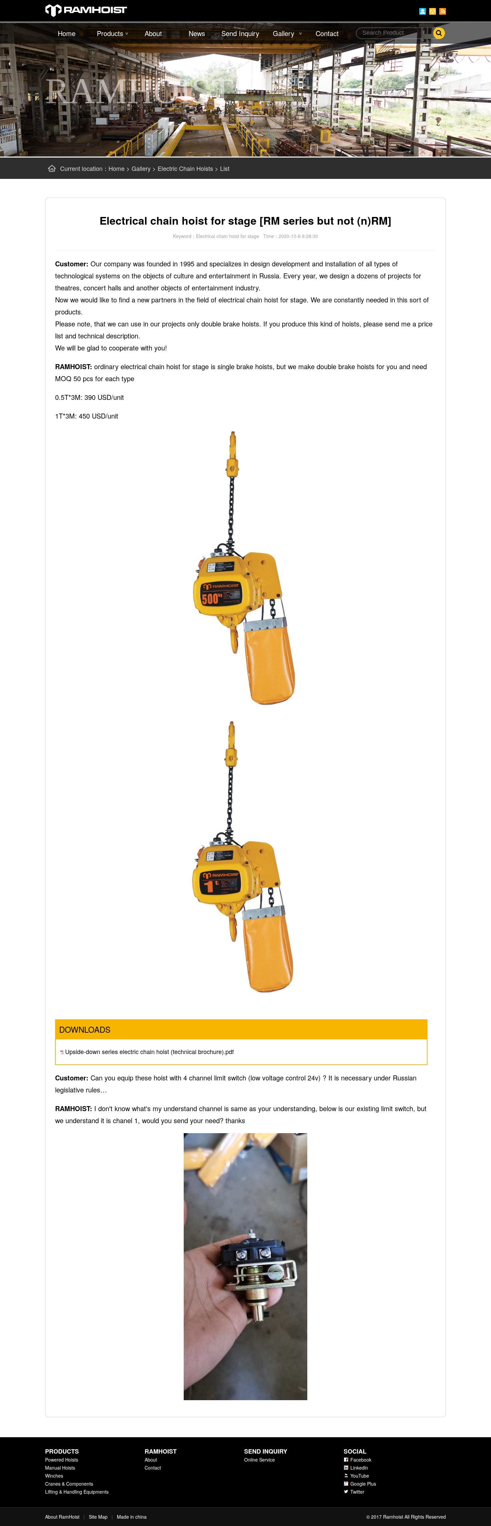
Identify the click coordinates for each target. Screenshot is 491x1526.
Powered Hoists (61, 1459)
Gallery (283, 33)
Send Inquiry (240, 33)
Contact (327, 33)
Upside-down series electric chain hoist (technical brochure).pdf (149, 1051)
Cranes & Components (69, 1483)
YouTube (359, 1475)
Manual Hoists (60, 1467)
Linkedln (359, 1467)
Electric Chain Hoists (185, 168)
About (153, 33)
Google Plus (363, 1483)
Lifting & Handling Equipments (77, 1491)
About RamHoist (62, 1516)
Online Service (259, 1459)
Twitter (357, 1491)
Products (110, 33)
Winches (54, 1475)
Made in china (132, 1516)
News (197, 33)
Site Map (98, 1516)
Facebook (360, 1459)
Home (66, 33)
